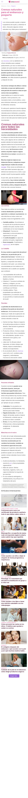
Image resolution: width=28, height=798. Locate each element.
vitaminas (20, 351)
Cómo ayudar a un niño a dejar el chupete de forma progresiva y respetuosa (13, 558)
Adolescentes (5, 599)
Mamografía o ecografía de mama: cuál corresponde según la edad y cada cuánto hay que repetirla (13, 535)
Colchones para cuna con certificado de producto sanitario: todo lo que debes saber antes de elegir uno (13, 512)
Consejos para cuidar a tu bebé (9, 508)
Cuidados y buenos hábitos (8, 622)
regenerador (7, 244)
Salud (2, 531)
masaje (3, 167)
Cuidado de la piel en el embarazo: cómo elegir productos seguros (13, 671)
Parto (8, 6)
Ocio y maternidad (6, 577)
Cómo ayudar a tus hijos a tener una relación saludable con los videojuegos (12, 603)
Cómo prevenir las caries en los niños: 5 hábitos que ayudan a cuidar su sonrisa (12, 626)
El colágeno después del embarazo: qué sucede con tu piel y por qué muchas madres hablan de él (13, 649)
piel (10, 463)
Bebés (2, 554)
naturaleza (6, 61)
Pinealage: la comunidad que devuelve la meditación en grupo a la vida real (13, 580)
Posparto (13, 6)
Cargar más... (14, 676)
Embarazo (3, 6)
